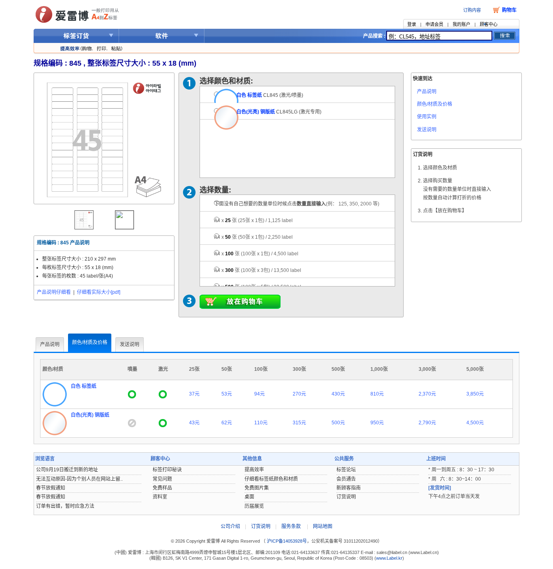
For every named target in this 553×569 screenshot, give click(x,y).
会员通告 (346, 479)
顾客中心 (489, 24)
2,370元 (427, 394)
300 (257, 270)
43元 (194, 423)
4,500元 (475, 423)
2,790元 (427, 423)
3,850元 (475, 394)
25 (253, 220)
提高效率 (254, 470)
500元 (338, 423)
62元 (226, 423)
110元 (261, 423)
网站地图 (322, 526)
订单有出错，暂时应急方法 (65, 506)
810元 (377, 394)
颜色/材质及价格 (434, 104)
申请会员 (434, 24)
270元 (299, 394)
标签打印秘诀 (167, 470)
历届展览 (254, 506)
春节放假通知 (50, 488)
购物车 (509, 10)
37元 (194, 394)
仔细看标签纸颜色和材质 (271, 479)
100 (256, 254)
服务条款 (291, 526)
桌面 (249, 497)
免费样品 (162, 488)
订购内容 (472, 10)
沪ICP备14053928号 (286, 541)
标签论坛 (346, 470)
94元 (259, 394)
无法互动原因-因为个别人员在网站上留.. (79, 479)
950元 (377, 423)
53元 (226, 394)
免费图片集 (257, 488)
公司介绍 (230, 526)
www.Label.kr (389, 558)
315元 (299, 423)
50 (253, 237)
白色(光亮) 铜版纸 (255, 112)
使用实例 (426, 117)
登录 (411, 24)
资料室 (160, 497)
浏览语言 (45, 459)
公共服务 (344, 459)
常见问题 (162, 479)
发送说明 (426, 130)
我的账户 (461, 24)
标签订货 (76, 36)
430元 (338, 394)
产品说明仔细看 (54, 292)
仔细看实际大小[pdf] (98, 292)
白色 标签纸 (249, 95)
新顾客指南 (348, 488)
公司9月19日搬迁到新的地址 (67, 470)
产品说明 (426, 91)
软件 (161, 36)
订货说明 (346, 497)
